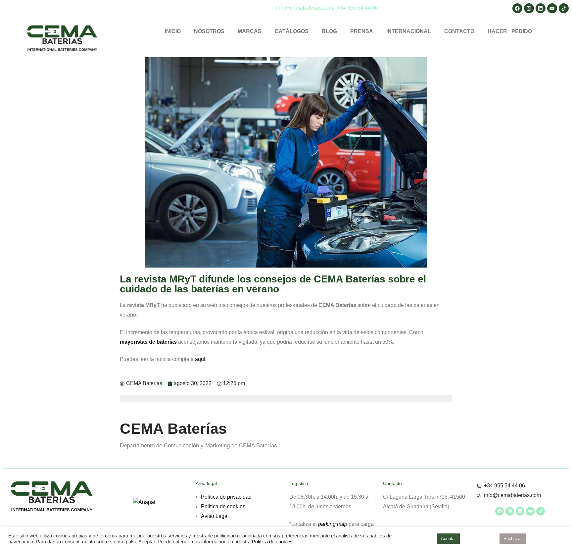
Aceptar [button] (448, 538)
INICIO (173, 31)
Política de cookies (223, 506)
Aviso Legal (215, 516)
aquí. (201, 359)
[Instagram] (509, 511)
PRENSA (361, 31)
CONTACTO (459, 31)
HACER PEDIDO (510, 31)
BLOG (329, 31)
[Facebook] (499, 511)
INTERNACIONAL (408, 31)
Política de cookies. (273, 541)
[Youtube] (530, 511)
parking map (332, 524)
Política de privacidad (226, 497)
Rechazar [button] (512, 538)
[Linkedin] (520, 511)
